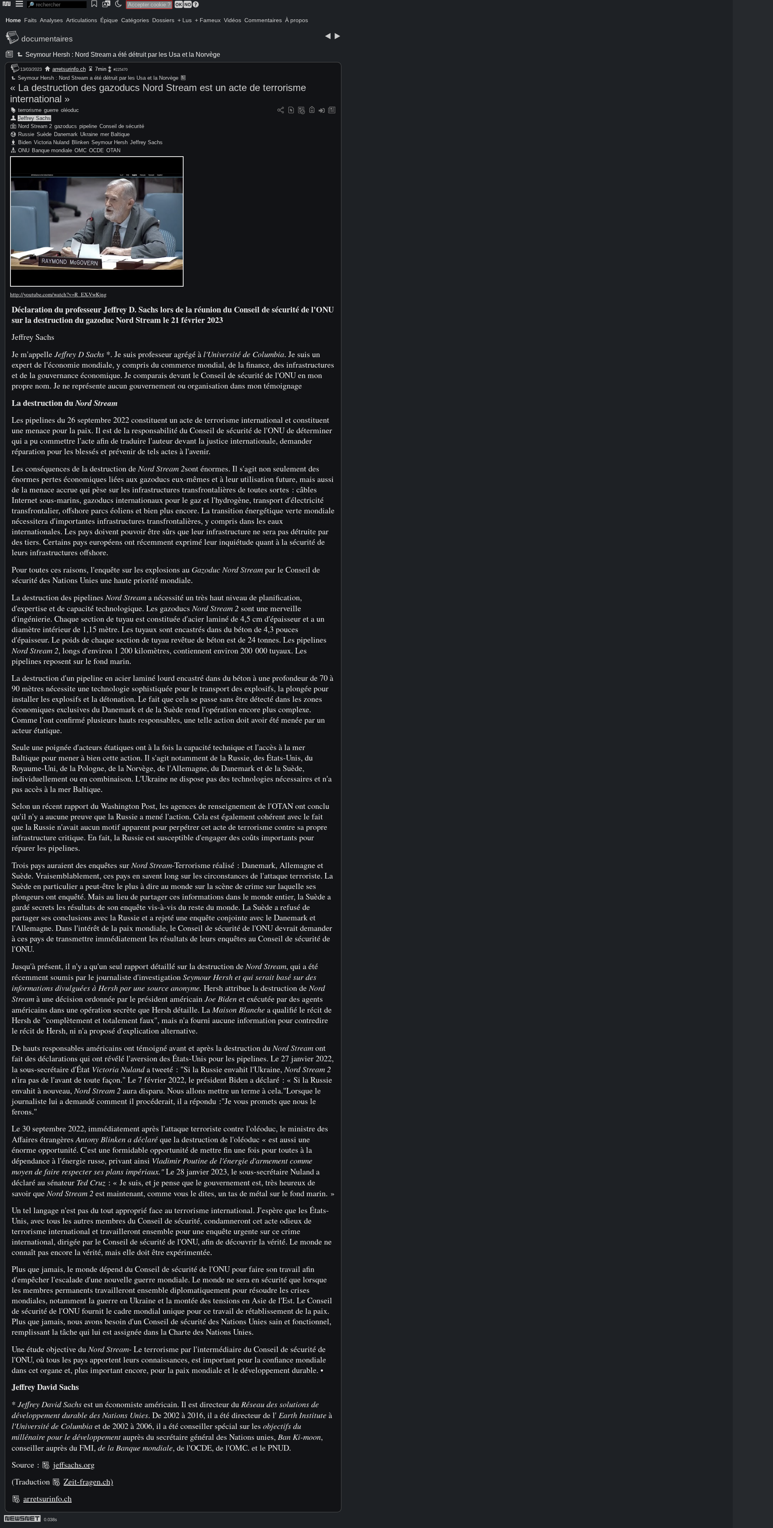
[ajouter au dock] (322, 110)
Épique (109, 20)
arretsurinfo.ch (69, 69)
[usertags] (291, 110)
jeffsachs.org (74, 1464)
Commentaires (263, 20)
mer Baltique (115, 134)
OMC (80, 150)
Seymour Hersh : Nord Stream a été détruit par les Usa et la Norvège (122, 54)
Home (13, 20)
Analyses (51, 20)
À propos (296, 20)
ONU (23, 150)
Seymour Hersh (109, 142)
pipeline (88, 126)
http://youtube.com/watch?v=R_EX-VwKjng (58, 294)
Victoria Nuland (51, 142)
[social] (280, 110)
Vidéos (232, 20)
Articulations (81, 20)
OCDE (96, 150)
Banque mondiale (52, 150)
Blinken (80, 142)
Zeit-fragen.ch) (88, 1481)
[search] (57, 4)
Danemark (66, 134)
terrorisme (29, 110)
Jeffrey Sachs (34, 118)
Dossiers (163, 20)
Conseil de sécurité (121, 126)
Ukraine (89, 134)
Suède (44, 134)
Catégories (135, 20)
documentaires (47, 39)
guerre (51, 110)
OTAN (113, 150)
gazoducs (65, 126)
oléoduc (70, 110)
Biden (24, 142)
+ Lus (185, 20)
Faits (30, 20)
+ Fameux (208, 20)
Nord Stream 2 (35, 126)
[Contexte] (301, 110)
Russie (26, 134)
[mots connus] (312, 110)
